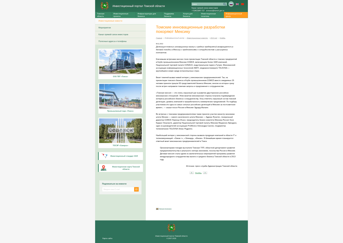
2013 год (213, 38)
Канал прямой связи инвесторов (205, 8)
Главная (159, 38)
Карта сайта (107, 238)
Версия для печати (165, 208)
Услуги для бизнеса (188, 15)
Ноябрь (222, 38)
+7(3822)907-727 (198, 11)
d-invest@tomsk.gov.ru (215, 11)
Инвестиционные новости (110, 21)
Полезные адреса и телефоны (112, 41)
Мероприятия (104, 27)
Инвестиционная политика (208, 15)
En (237, 4)
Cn (242, 4)
